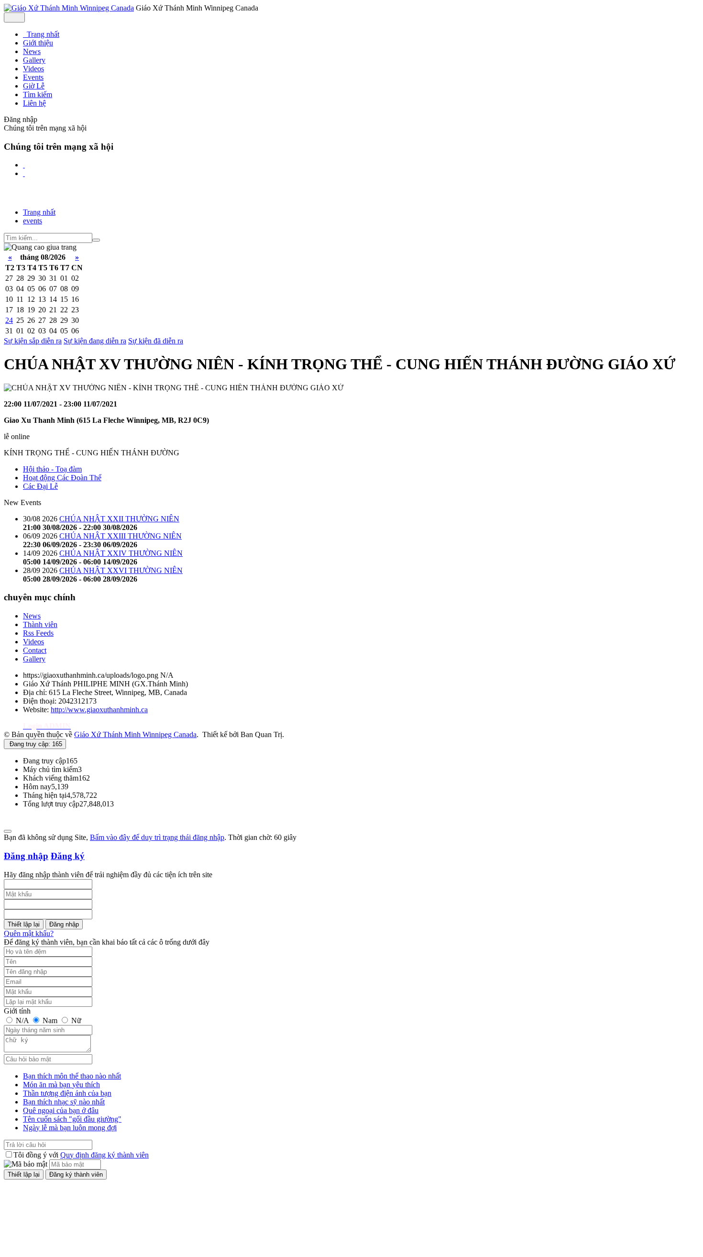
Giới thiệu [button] (38, 43)
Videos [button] (33, 69)
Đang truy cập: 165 (35, 744)
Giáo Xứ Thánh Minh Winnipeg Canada (135, 734)
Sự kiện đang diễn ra (95, 341)
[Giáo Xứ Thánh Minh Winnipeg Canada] (69, 8)
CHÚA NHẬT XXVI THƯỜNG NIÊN (121, 570)
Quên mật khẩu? (29, 933)
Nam (50, 1020)
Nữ (75, 1020)
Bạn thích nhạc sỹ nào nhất (64, 1102)
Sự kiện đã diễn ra (155, 341)
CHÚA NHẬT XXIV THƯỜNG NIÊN (121, 553)
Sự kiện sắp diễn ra (33, 341)
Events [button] (33, 77)
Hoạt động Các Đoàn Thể (62, 478)
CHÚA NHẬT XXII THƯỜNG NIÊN (119, 519)
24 (9, 320)
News (32, 616)
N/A (22, 1020)
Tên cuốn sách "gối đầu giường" (72, 1119)
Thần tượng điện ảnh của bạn (67, 1093)
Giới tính (17, 1011)
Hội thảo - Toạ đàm (52, 469)
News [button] (32, 51)
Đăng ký (68, 856)
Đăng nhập (26, 856)
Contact (34, 650)
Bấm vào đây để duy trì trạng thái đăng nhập (157, 837)
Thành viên (40, 624)
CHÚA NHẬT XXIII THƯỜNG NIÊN (120, 536)
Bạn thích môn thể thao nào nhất (72, 1076)
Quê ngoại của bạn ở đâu (61, 1110)
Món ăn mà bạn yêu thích (61, 1085)
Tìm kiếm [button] (37, 94)
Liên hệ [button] (34, 103)
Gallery (34, 659)
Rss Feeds (38, 633)
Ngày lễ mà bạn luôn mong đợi (70, 1128)
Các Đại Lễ (40, 486)
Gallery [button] (34, 60)
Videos (33, 642)
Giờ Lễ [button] (33, 86)
